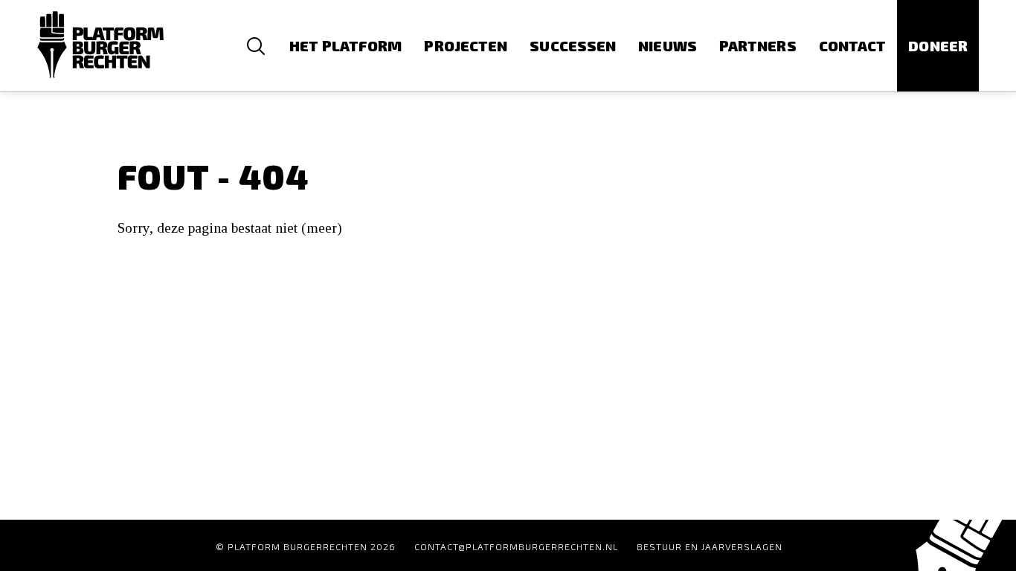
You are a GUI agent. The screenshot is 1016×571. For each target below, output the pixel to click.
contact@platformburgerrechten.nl (516, 546)
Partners (758, 45)
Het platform (345, 45)
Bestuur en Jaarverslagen (709, 546)
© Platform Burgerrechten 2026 (306, 546)
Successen (573, 45)
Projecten (465, 45)
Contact (853, 45)
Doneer (938, 45)
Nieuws (667, 45)
